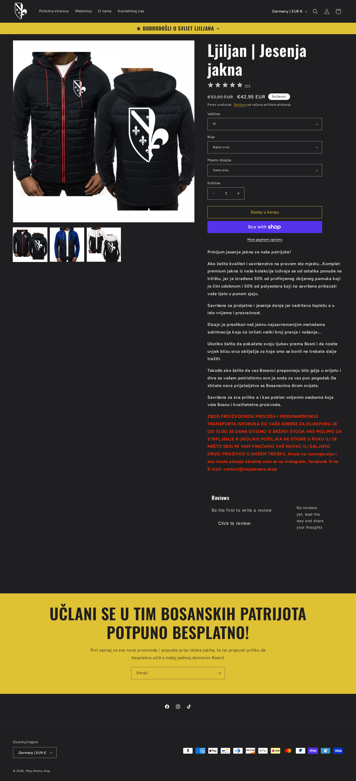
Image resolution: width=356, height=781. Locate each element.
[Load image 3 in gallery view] (104, 245)
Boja (211, 137)
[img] (225, 86)
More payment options (264, 239)
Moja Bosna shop (38, 771)
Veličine (213, 114)
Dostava (240, 104)
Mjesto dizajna (219, 160)
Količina (213, 183)
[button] (315, 11)
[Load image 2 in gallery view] (67, 245)
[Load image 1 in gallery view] (30, 245)
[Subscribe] (219, 673)
